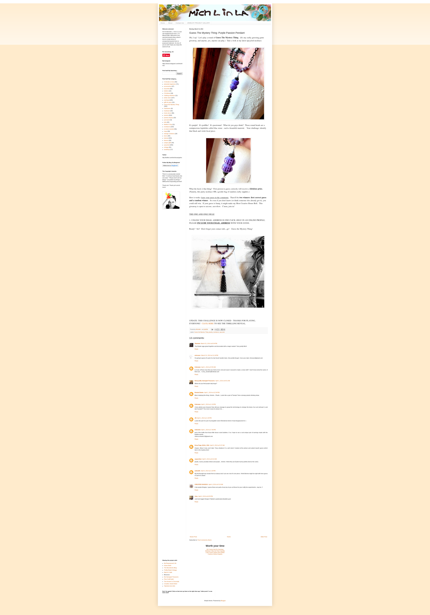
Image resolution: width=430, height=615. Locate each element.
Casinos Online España (215, 554)
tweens (166, 140)
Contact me (180, 23)
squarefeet (198, 459)
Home (163, 23)
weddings (167, 149)
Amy (196, 496)
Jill (195, 418)
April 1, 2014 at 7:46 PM (208, 430)
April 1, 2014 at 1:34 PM (204, 418)
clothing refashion (169, 95)
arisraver (198, 355)
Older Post (264, 537)
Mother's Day (168, 124)
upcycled (222, 332)
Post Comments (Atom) (205, 540)
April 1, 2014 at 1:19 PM (208, 404)
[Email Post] (212, 329)
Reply (196, 349)
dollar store (167, 98)
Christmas (167, 93)
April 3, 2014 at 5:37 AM (217, 445)
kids (165, 122)
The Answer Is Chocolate (171, 581)
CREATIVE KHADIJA (201, 484)
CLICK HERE (208, 323)
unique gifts (167, 143)
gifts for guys (168, 102)
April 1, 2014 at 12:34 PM (211, 392)
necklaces (216, 332)
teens (165, 136)
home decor (167, 113)
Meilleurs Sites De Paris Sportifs (215, 551)
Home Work (167, 565)
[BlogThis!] (218, 329)
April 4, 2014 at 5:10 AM (216, 484)
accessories (167, 86)
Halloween (167, 108)
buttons (166, 91)
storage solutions (169, 133)
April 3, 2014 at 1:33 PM (208, 471)
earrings (166, 100)
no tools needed (169, 129)
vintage (166, 147)
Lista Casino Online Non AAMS (215, 552)
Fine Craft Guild (169, 579)
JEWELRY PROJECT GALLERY (198, 23)
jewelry (211, 332)
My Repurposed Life (170, 563)
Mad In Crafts (168, 572)
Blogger (223, 600)
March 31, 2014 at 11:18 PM (209, 355)
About (170, 23)
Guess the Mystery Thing (201, 332)
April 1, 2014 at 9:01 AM (222, 381)
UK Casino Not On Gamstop (215, 549)
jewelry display (168, 117)
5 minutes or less (169, 82)
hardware (167, 111)
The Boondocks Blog (170, 568)
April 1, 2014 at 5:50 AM (208, 367)
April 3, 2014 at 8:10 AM (209, 459)
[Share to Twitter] (220, 329)
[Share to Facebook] (222, 329)
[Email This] (216, 329)
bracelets (167, 88)
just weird (167, 120)
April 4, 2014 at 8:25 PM (205, 496)
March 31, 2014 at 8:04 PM (209, 343)
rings (165, 131)
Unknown (198, 367)
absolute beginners (170, 84)
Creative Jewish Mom (170, 584)
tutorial (166, 138)
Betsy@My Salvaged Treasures (205, 381)
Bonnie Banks (199, 392)
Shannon (197, 343)
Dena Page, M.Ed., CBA (202, 445)
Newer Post (193, 537)
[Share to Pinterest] (224, 329)
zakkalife (197, 471)
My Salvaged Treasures (171, 577)
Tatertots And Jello (169, 586)
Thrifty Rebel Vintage (170, 570)
